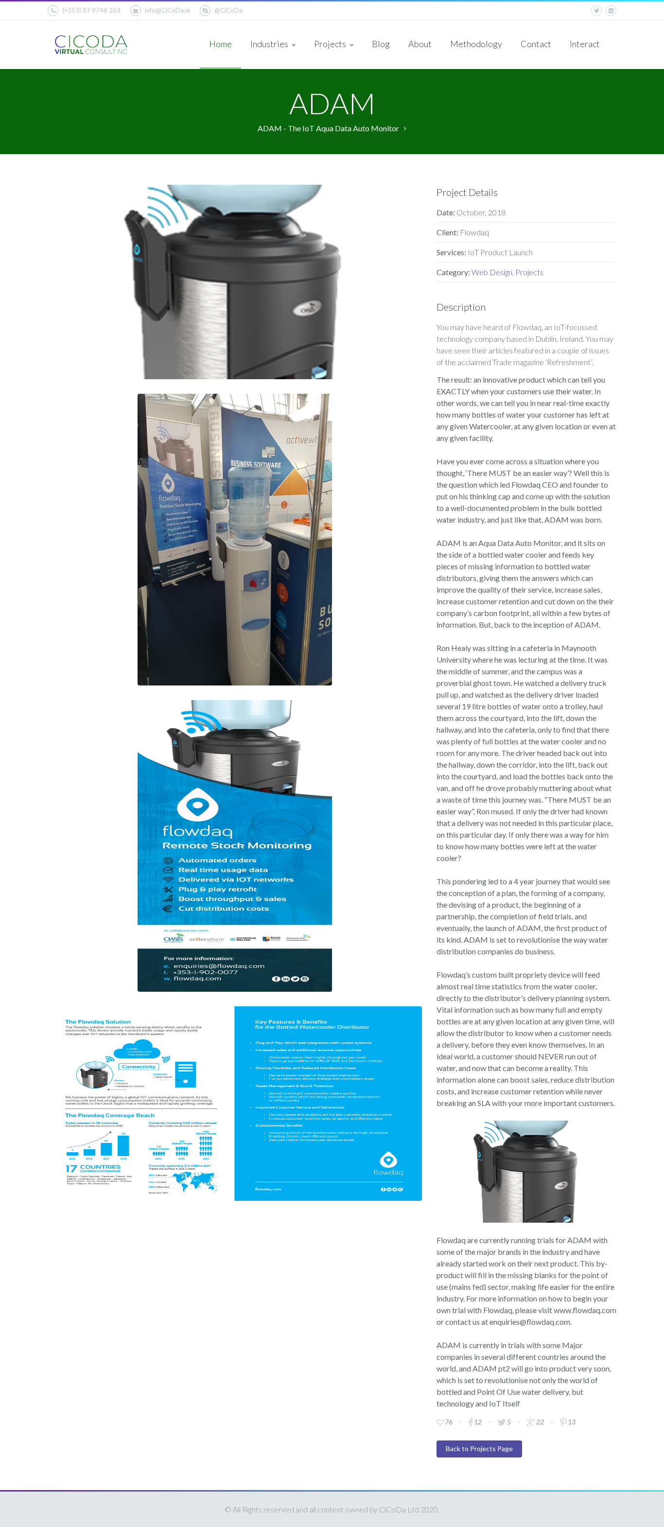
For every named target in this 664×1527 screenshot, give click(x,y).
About (420, 43)
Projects (331, 43)
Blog (381, 43)
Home (220, 43)
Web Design (492, 272)
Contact (536, 43)
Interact (585, 43)
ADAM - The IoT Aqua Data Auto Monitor (328, 128)
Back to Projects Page (479, 1448)
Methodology (476, 43)
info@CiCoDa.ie (167, 10)
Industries (270, 43)
